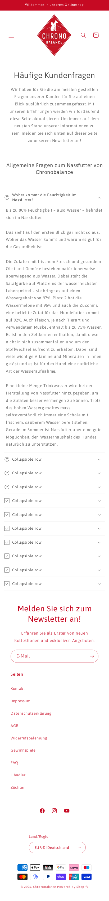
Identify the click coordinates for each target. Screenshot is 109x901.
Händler (18, 775)
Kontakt (18, 688)
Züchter (18, 787)
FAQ (14, 762)
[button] (11, 35)
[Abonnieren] (92, 656)
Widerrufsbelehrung (29, 738)
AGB (15, 725)
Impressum (20, 701)
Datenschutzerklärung (31, 713)
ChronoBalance (44, 886)
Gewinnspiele (23, 750)
